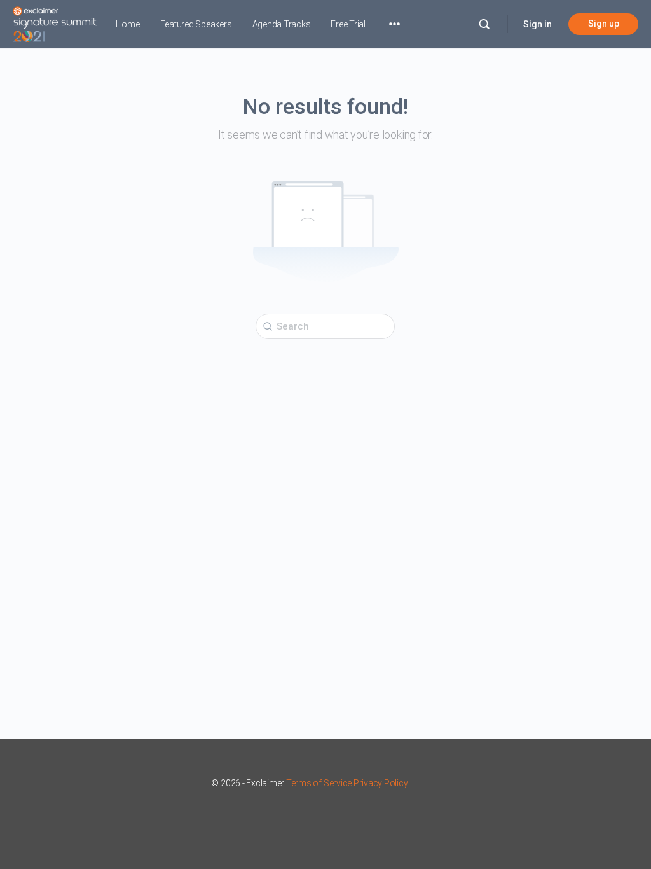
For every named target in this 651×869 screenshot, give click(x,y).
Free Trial (348, 24)
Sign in (537, 24)
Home (128, 24)
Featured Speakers (196, 24)
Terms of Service (319, 783)
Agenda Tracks (281, 24)
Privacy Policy (380, 783)
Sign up (603, 23)
